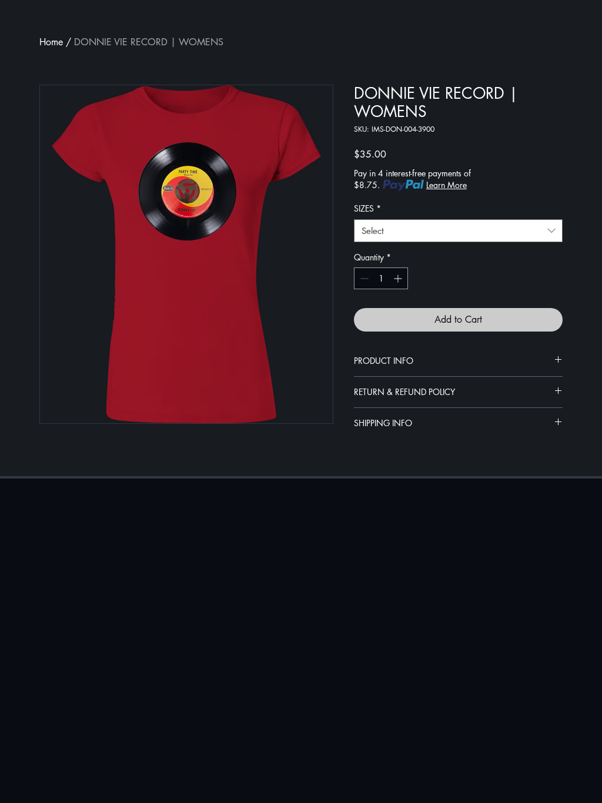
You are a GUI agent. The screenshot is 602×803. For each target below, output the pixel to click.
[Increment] (399, 278)
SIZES (367, 208)
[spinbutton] (381, 278)
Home (51, 42)
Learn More (446, 184)
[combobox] (458, 230)
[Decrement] (363, 278)
